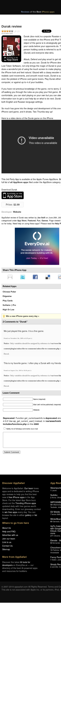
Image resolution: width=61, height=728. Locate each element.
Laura (54, 491)
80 (51, 522)
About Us (6, 528)
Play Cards (8, 301)
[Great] (10, 31)
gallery (28, 515)
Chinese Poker (9, 292)
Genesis (56, 522)
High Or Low (8, 310)
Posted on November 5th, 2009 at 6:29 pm (17, 339)
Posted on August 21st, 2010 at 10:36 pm (17, 371)
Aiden (54, 560)
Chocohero (55, 548)
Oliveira (57, 536)
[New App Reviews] (10, 18)
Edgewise (7, 297)
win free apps (11, 512)
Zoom (15, 31)
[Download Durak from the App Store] (11, 48)
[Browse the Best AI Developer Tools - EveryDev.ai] (37, 246)
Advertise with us (10, 535)
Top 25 (25, 18)
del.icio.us (49, 277)
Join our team (8, 539)
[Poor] (5, 31)
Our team (28, 489)
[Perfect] (12, 31)
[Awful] (2, 31)
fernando (56, 543)
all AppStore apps (19, 182)
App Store (22, 220)
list (35, 515)
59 (51, 505)
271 (51, 536)
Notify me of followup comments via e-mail (22, 429)
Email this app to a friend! (10, 277)
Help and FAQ (8, 532)
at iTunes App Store (12, 195)
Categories (40, 18)
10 (51, 551)
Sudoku (53, 495)
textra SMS (56, 515)
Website (17, 211)
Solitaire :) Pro (9, 305)
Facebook (36, 277)
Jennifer (55, 567)
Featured (32, 220)
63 (51, 543)
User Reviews (18, 31)
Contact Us (7, 546)
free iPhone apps (17, 498)
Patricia (56, 551)
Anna (54, 498)
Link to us (6, 543)
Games (45, 220)
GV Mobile (55, 512)
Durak (6, 355)
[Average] (7, 31)
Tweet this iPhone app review (23, 277)
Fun (38, 220)
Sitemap (6, 550)
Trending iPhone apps (25, 504)
